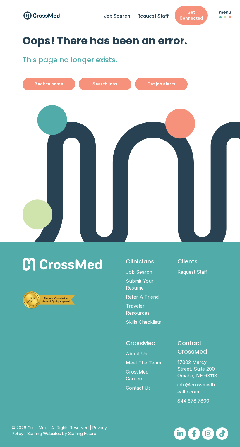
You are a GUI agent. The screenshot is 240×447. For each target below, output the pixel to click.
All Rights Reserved (70, 427)
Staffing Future (82, 433)
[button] (191, 15)
